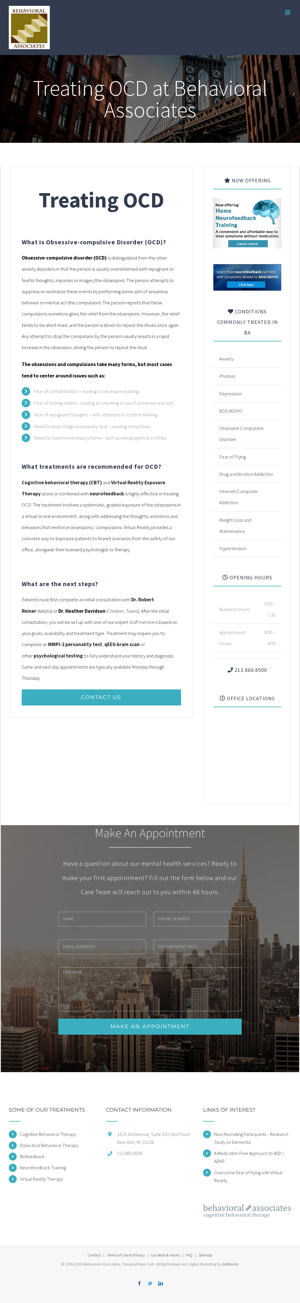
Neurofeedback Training (43, 1167)
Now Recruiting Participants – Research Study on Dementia (251, 1138)
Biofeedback (32, 1156)
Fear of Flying (232, 457)
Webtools (230, 1264)
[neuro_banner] (247, 203)
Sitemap (205, 1255)
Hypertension (232, 548)
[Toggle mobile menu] (288, 12)
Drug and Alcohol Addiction (246, 474)
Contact (94, 1255)
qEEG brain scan (122, 644)
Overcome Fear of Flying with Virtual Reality (248, 1176)
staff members (143, 622)
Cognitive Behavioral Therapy (48, 1134)
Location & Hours (165, 1255)
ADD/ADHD (230, 411)
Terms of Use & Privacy (126, 1255)
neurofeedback (107, 493)
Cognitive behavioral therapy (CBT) (62, 482)
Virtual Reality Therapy (41, 1179)
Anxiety (226, 359)
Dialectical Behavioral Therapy (49, 1145)
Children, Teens (123, 611)
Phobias (227, 376)
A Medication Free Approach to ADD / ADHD (249, 1157)
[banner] (247, 269)
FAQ (189, 1255)
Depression (230, 393)
